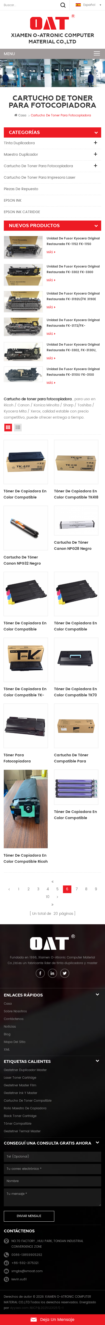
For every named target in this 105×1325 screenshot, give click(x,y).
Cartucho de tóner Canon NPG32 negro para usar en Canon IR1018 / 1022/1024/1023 (24, 560)
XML (7, 1049)
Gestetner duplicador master (25, 1070)
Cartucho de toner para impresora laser (39, 177)
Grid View (8, 427)
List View (18, 427)
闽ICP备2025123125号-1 (46, 1308)
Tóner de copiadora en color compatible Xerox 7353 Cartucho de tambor (76, 815)
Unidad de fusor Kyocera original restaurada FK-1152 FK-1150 (73, 241)
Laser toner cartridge (20, 1077)
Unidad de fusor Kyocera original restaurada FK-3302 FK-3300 (73, 269)
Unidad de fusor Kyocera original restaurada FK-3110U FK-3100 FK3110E (73, 372)
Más (50, 252)
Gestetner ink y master (20, 1093)
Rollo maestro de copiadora (25, 1108)
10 (47, 897)
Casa (22, 115)
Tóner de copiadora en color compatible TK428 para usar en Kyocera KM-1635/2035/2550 (25, 494)
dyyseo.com (19, 1308)
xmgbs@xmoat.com (27, 1271)
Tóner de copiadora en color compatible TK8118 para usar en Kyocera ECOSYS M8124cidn (75, 626)
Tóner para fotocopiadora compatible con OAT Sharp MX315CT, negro (24, 758)
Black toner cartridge (20, 1116)
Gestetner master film (20, 1085)
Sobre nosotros (15, 1011)
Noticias (10, 1026)
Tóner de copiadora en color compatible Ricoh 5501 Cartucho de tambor (26, 859)
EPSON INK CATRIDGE (22, 212)
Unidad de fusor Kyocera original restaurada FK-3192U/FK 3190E (73, 296)
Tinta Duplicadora (19, 143)
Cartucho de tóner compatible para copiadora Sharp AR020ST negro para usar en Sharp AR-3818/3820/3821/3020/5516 (76, 758)
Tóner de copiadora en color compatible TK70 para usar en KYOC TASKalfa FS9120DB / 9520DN (75, 692)
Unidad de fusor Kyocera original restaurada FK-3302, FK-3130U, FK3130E (73, 347)
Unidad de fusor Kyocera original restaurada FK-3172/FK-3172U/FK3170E (73, 323)
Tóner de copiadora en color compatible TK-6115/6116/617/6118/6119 (25, 692)
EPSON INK (12, 200)
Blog (7, 1034)
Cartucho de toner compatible (27, 1100)
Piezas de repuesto (21, 189)
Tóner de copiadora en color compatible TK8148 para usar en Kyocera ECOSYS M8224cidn (25, 626)
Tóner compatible (17, 1123)
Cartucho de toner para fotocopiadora (38, 166)
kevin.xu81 (19, 1279)
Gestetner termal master (22, 1131)
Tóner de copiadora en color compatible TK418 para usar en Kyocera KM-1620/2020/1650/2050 (76, 494)
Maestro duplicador (21, 154)
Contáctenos (13, 1019)
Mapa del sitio (14, 1042)
